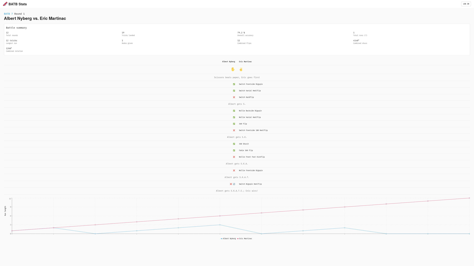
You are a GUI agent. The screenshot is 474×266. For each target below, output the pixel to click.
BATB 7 (8, 13)
